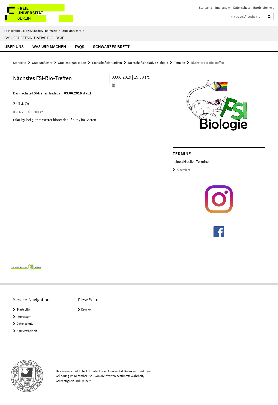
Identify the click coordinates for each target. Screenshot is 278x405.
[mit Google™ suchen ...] (269, 16)
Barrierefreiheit (263, 7)
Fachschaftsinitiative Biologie (34, 37)
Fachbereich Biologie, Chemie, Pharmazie (32, 30)
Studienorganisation (72, 62)
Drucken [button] (86, 309)
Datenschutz (241, 7)
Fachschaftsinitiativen (107, 62)
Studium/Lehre (73, 30)
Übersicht (183, 170)
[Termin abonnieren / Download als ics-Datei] (134, 85)
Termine (179, 62)
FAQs (79, 46)
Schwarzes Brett (111, 46)
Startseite (205, 7)
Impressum (222, 7)
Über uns (14, 46)
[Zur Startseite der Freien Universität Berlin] (36, 13)
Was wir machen (49, 46)
